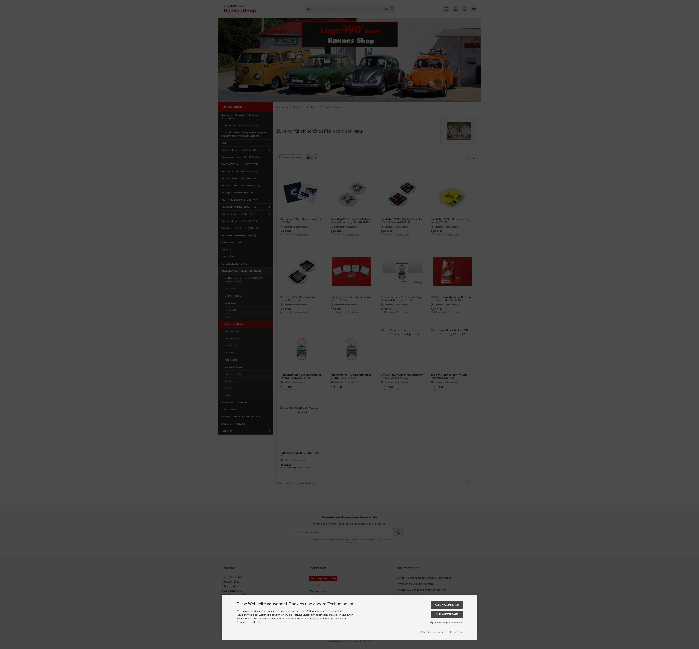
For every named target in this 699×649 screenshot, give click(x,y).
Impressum (456, 632)
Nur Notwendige (447, 614)
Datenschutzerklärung (432, 632)
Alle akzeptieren (447, 605)
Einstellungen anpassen (448, 622)
